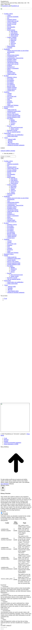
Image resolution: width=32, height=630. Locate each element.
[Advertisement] (16, 318)
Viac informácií (5, 483)
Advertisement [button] (4, 609)
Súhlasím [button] (11, 483)
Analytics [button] (3, 600)
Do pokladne (11, 150)
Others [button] (2, 618)
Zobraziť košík (4, 150)
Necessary (5, 513)
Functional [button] (3, 585)
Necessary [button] (3, 511)
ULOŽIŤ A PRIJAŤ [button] (6, 625)
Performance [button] (4, 592)
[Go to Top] (16, 478)
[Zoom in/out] (6, 627)
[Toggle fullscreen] (4, 627)
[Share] (3, 627)
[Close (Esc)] (1, 627)
